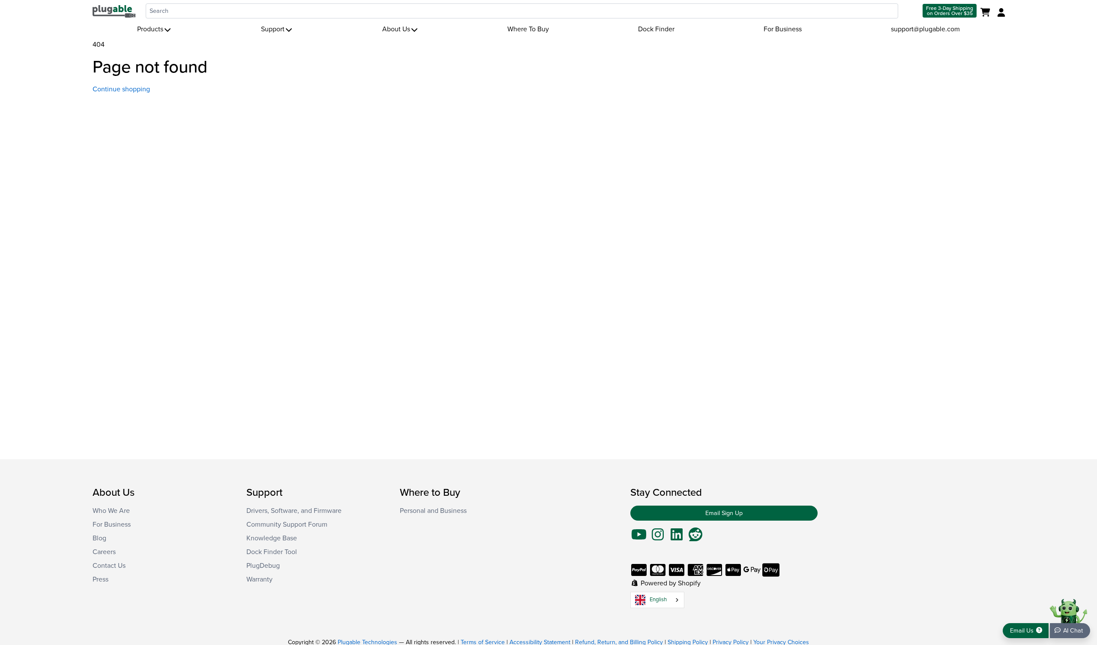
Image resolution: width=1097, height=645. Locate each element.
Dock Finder (656, 29)
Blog (99, 538)
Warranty (259, 579)
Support (273, 29)
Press (100, 579)
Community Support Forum (286, 524)
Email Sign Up (724, 513)
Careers (104, 552)
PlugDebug (263, 565)
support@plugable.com (925, 29)
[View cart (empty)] (987, 13)
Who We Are (111, 510)
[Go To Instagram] (657, 537)
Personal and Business (433, 510)
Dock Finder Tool (271, 552)
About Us (396, 29)
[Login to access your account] (1000, 13)
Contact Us (109, 565)
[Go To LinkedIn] (676, 537)
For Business (783, 29)
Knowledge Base (271, 538)
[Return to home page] (114, 10)
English (658, 599)
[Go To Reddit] (695, 537)
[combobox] (522, 10)
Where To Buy (528, 29)
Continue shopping (121, 89)
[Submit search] (909, 10)
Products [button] (150, 29)
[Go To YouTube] (638, 537)
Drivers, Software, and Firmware (294, 510)
